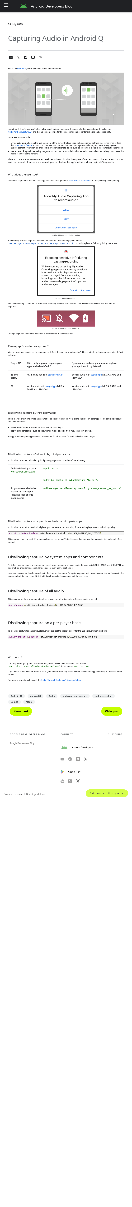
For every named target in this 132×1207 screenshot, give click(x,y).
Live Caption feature (23, 145)
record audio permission (80, 180)
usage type (96, 374)
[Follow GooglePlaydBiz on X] (80, 781)
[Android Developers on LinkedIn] (72, 759)
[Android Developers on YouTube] (64, 759)
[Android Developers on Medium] (80, 759)
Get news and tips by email (107, 793)
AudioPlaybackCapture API (20, 132)
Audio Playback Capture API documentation (61, 680)
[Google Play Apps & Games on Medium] (72, 781)
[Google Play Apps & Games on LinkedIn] (64, 781)
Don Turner (22, 68)
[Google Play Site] (64, 772)
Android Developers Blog (52, 6)
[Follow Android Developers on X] (87, 759)
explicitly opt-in (55, 374)
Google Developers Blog (22, 743)
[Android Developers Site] (66, 747)
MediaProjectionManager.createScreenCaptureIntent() (41, 243)
